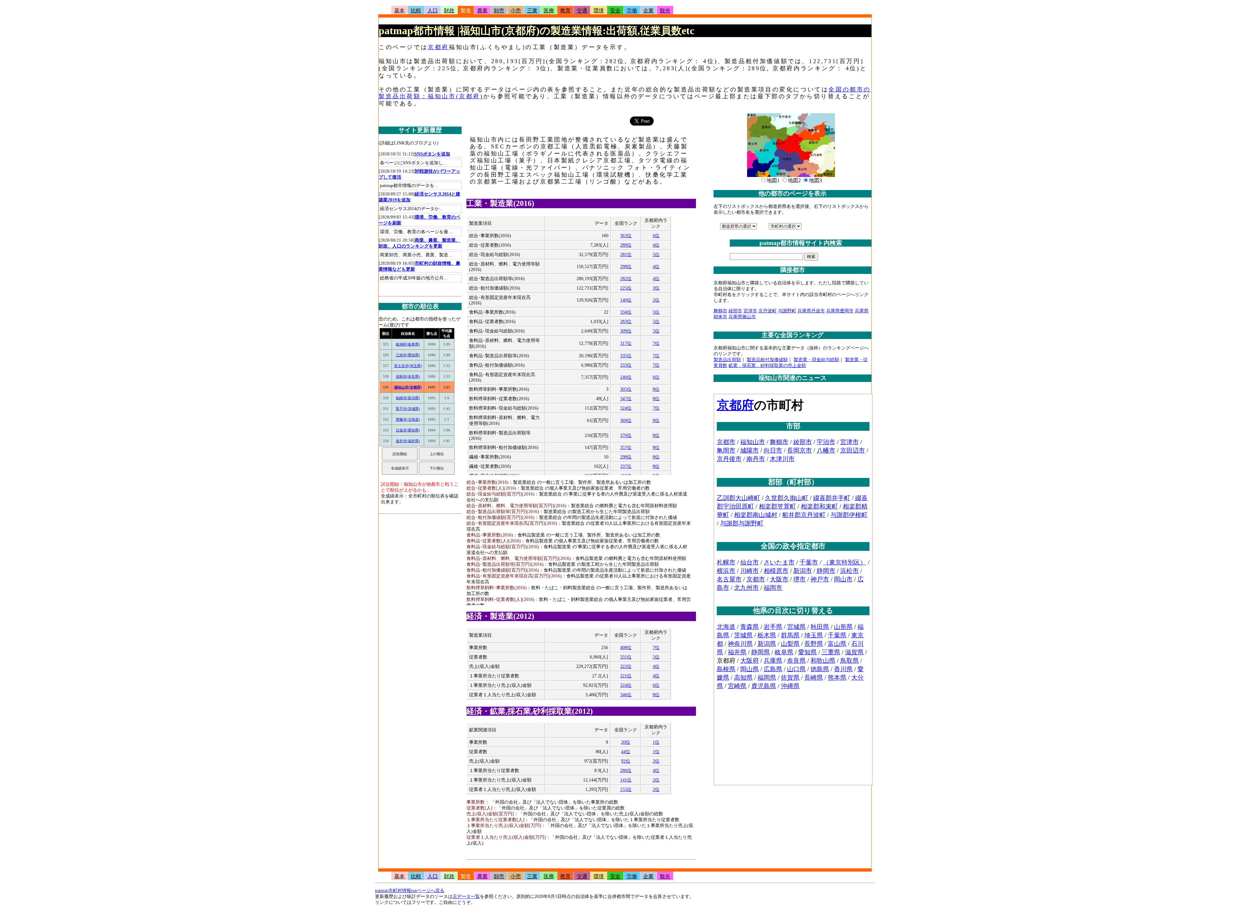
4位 (656, 245)
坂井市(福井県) (408, 441)
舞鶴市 (720, 310)
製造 (466, 10)
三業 (532, 10)
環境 (598, 10)
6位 (656, 235)
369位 (626, 420)
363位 (626, 235)
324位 (626, 408)
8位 (656, 389)
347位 (626, 398)
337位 (626, 466)
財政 (449, 10)
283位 (626, 321)
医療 (549, 10)
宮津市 (750, 310)
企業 (648, 10)
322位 (626, 666)
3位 (656, 288)
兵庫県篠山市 (742, 316)
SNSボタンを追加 (432, 154)
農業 (482, 10)
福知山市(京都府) (408, 387)
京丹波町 (767, 310)
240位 (626, 377)
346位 (626, 694)
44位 (625, 751)
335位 (626, 355)
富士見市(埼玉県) (408, 366)
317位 (626, 343)
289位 (626, 245)
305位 (626, 389)
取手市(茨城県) (408, 409)
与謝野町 (787, 310)
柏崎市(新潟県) (408, 398)
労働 (632, 10)
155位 (626, 789)
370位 (626, 435)
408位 (626, 647)
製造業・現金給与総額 (816, 359)
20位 (625, 742)
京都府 (438, 47)
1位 (656, 742)
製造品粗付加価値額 (767, 359)
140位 (626, 300)
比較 (416, 10)
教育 (565, 10)
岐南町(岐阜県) (408, 344)
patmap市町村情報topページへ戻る (409, 890)
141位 (626, 780)
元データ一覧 (466, 896)
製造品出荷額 (727, 359)
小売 (515, 10)
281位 (626, 254)
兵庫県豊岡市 (840, 310)
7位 (656, 343)
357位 (626, 447)
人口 (432, 10)
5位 (656, 254)
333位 (626, 365)
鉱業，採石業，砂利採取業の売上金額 (767, 365)
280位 (626, 770)
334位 (626, 312)
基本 (399, 10)
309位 (626, 331)
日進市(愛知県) (408, 430)
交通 (582, 10)
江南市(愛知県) (408, 355)
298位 (626, 266)
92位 (625, 761)
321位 (626, 675)
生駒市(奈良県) (408, 376)
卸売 (499, 10)
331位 (626, 657)
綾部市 (735, 310)
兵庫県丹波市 (811, 310)
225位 (626, 288)
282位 (626, 278)
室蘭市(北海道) (408, 419)
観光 (665, 10)
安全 (615, 10)
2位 (656, 300)
